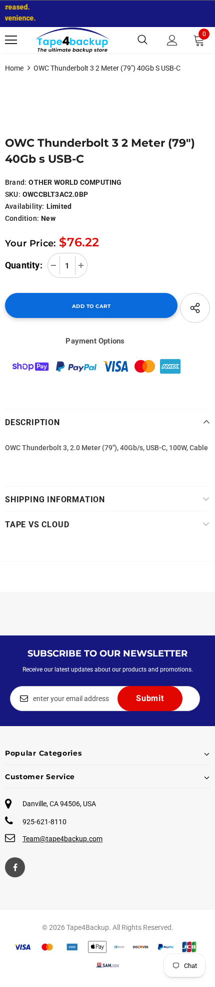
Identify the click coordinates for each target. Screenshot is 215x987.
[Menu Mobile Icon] (11, 40)
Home (14, 68)
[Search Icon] (143, 40)
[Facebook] (15, 867)
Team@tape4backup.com (62, 839)
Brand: (15, 182)
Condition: (22, 218)
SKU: (12, 194)
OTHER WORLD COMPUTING (75, 182)
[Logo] (72, 40)
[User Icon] (172, 40)
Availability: (24, 206)
